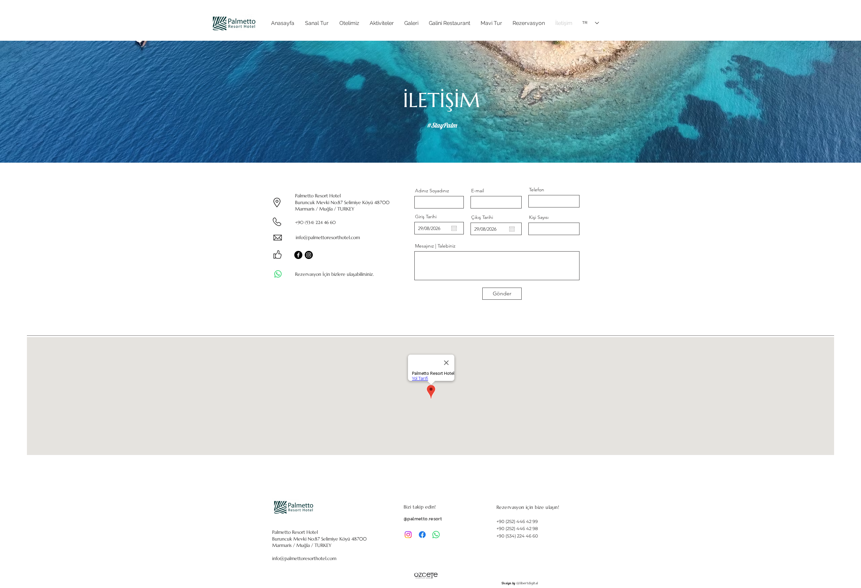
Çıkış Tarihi (482, 217)
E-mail (477, 190)
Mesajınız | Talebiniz (435, 245)
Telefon (536, 189)
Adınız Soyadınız (432, 190)
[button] (349, 23)
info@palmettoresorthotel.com (328, 237)
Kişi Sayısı (539, 217)
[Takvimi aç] (454, 228)
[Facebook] (298, 255)
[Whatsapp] (278, 274)
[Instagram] (309, 255)
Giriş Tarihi (426, 216)
